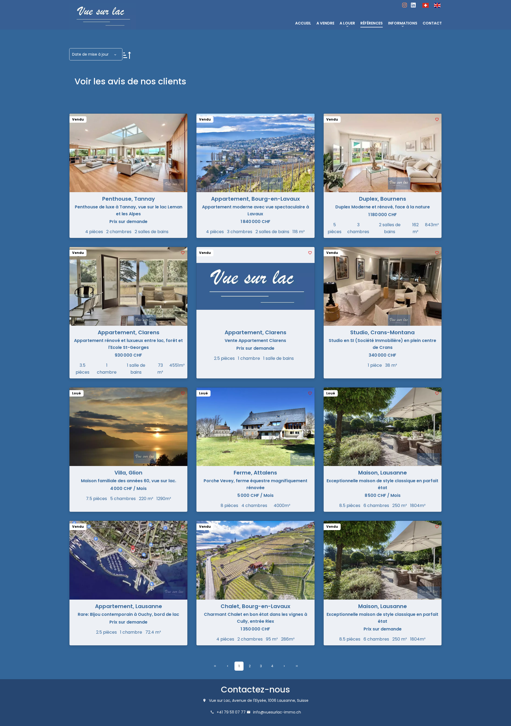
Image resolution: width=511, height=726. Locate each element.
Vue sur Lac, (220, 700)
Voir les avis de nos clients (130, 81)
